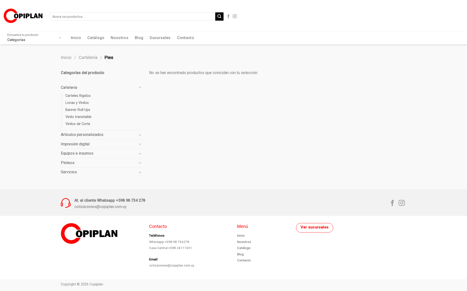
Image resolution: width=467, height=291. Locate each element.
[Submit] (219, 16)
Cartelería (88, 57)
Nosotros (119, 37)
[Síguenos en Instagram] (235, 16)
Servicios (69, 172)
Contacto (185, 37)
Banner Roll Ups (77, 110)
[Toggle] (140, 88)
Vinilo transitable (78, 117)
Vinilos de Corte (77, 124)
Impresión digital (75, 144)
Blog (139, 37)
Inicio (76, 37)
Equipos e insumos (77, 153)
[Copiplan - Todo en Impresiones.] (23, 15)
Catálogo (96, 37)
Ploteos (67, 162)
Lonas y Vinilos (77, 103)
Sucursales (160, 37)
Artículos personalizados (82, 134)
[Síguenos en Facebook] (228, 16)
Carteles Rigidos (78, 96)
